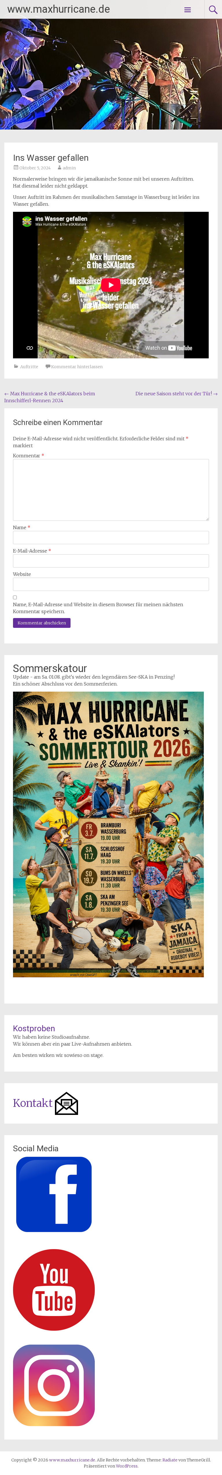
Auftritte (29, 366)
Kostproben (34, 1028)
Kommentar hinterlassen (77, 366)
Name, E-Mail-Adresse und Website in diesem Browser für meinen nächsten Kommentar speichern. (98, 608)
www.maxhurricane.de (58, 9)
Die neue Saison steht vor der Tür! (177, 393)
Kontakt (33, 1103)
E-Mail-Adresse (32, 551)
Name (21, 527)
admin (69, 168)
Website (22, 574)
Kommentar (28, 455)
